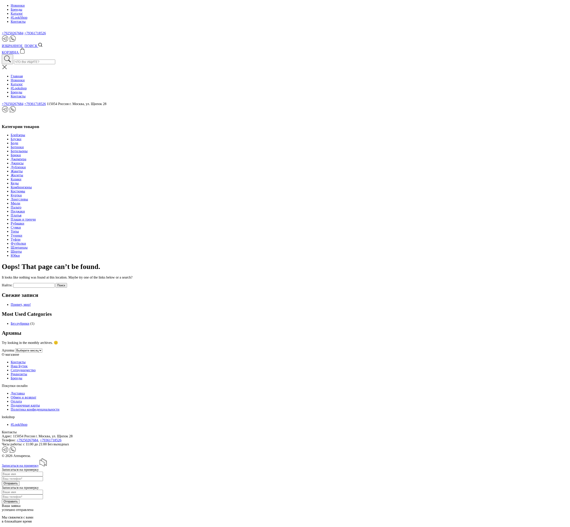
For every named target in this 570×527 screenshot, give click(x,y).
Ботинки (17, 147)
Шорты (16, 251)
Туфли (15, 239)
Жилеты (17, 175)
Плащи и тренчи (23, 219)
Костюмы (18, 191)
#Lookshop (19, 88)
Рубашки (17, 223)
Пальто (16, 207)
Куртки (16, 195)
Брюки (16, 155)
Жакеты (17, 171)
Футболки (18, 243)
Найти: (7, 285)
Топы (15, 231)
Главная (17, 76)
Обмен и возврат (23, 397)
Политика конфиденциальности (35, 409)
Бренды (16, 9)
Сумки (16, 227)
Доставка (18, 393)
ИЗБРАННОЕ (13, 46)
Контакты (18, 21)
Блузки (16, 139)
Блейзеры (18, 135)
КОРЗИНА (11, 52)
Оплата (16, 401)
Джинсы (17, 163)
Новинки (18, 5)
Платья (16, 215)
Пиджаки (18, 211)
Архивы (8, 350)
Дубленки (18, 167)
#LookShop (19, 17)
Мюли (15, 203)
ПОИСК (31, 46)
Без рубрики (20, 323)
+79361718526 (35, 33)
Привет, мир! (21, 304)
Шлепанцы (19, 247)
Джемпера (18, 159)
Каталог (17, 13)
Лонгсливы (19, 199)
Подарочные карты (25, 405)
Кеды (15, 183)
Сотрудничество (23, 370)
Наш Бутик (19, 366)
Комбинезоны (21, 187)
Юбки (15, 255)
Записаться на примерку (20, 465)
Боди (14, 143)
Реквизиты (19, 374)
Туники (16, 235)
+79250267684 (12, 33)
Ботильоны (19, 151)
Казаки (16, 179)
